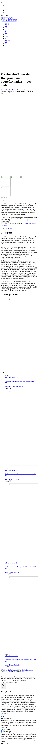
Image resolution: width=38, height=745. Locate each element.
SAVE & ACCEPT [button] (7, 743)
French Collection (11, 90)
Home (3, 90)
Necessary (6, 717)
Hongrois (21, 90)
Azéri (6, 572)
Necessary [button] (4, 715)
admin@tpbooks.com (7, 17)
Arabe (6, 479)
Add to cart (5, 221)
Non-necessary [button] (5, 729)
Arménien (8, 386)
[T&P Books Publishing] (9, 20)
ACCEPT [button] (24, 680)
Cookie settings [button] (14, 680)
